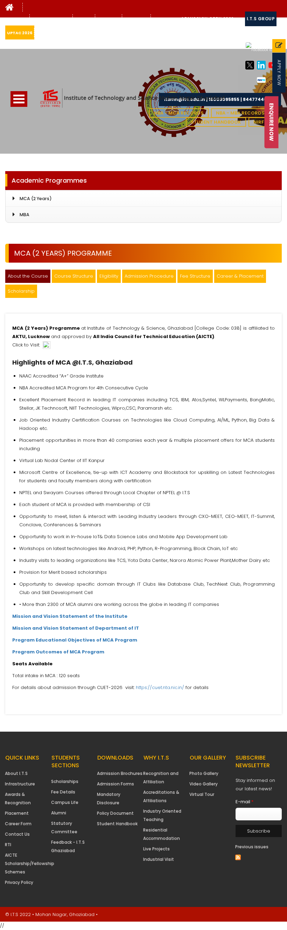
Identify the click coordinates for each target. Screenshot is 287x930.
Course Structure (73, 276)
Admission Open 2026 (207, 19)
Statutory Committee (64, 827)
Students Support (51, 19)
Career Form (18, 824)
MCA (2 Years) (36, 199)
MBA (24, 215)
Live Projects (156, 849)
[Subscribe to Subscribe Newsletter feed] (238, 857)
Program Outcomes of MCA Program (58, 652)
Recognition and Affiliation (160, 777)
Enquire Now (271, 122)
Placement (17, 813)
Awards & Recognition (18, 798)
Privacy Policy (19, 882)
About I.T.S (16, 773)
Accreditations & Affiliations (161, 796)
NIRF (258, 122)
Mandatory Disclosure (108, 798)
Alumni (58, 813)
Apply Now (279, 73)
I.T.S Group (261, 19)
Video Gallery (203, 784)
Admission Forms (115, 784)
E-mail (244, 801)
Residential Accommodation (161, 834)
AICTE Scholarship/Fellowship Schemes (29, 863)
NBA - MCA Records (179, 113)
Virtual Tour (201, 794)
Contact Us (136, 19)
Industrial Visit (158, 859)
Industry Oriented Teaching (162, 815)
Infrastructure (20, 784)
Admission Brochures (119, 773)
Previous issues (251, 847)
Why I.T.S (16, 19)
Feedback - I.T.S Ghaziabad (68, 846)
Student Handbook (216, 122)
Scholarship (21, 291)
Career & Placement (240, 276)
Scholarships (64, 781)
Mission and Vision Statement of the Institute (69, 616)
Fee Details (63, 792)
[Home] (9, 9)
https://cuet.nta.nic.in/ (160, 687)
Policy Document (115, 813)
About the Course (28, 276)
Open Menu (18, 99)
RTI (8, 845)
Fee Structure (195, 276)
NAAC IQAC (108, 19)
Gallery (83, 19)
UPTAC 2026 (19, 33)
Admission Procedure (149, 276)
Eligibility (108, 276)
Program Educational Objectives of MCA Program (74, 640)
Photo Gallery (203, 773)
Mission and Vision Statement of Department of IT (75, 628)
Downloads (165, 19)
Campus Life (64, 802)
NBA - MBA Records (240, 113)
